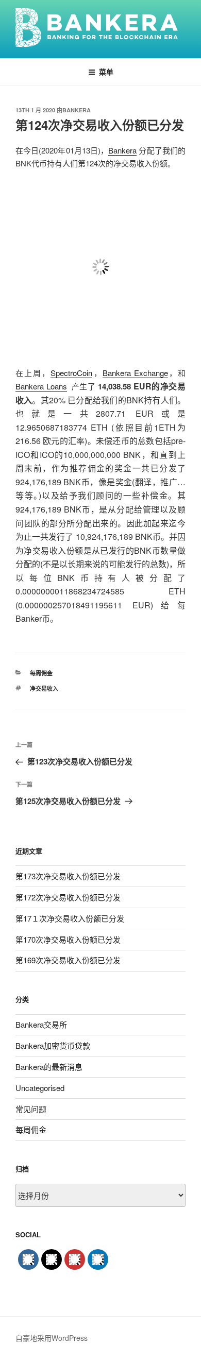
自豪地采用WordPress (51, 1338)
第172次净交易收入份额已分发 (68, 897)
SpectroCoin (71, 372)
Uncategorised (39, 1087)
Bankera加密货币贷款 (52, 1045)
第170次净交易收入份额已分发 (68, 939)
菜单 (106, 71)
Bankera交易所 (41, 1024)
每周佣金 (41, 673)
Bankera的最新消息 (48, 1066)
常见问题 (30, 1108)
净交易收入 (44, 688)
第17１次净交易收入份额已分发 (69, 918)
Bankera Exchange (135, 372)
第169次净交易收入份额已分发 (68, 960)
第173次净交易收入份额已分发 (68, 876)
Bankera (76, 110)
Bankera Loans (41, 386)
